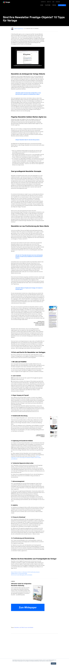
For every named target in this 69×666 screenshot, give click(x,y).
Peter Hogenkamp (18, 28)
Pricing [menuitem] (54, 5)
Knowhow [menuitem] (58, 1)
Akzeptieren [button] (53, 663)
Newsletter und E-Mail (19, 627)
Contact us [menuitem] (43, 1)
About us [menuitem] (49, 1)
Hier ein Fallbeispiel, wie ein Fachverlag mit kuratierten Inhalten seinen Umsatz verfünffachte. (26, 457)
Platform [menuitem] (47, 5)
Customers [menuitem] (62, 5)
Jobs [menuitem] (53, 1)
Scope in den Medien (28, 627)
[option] (17, 629)
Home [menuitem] (41, 5)
